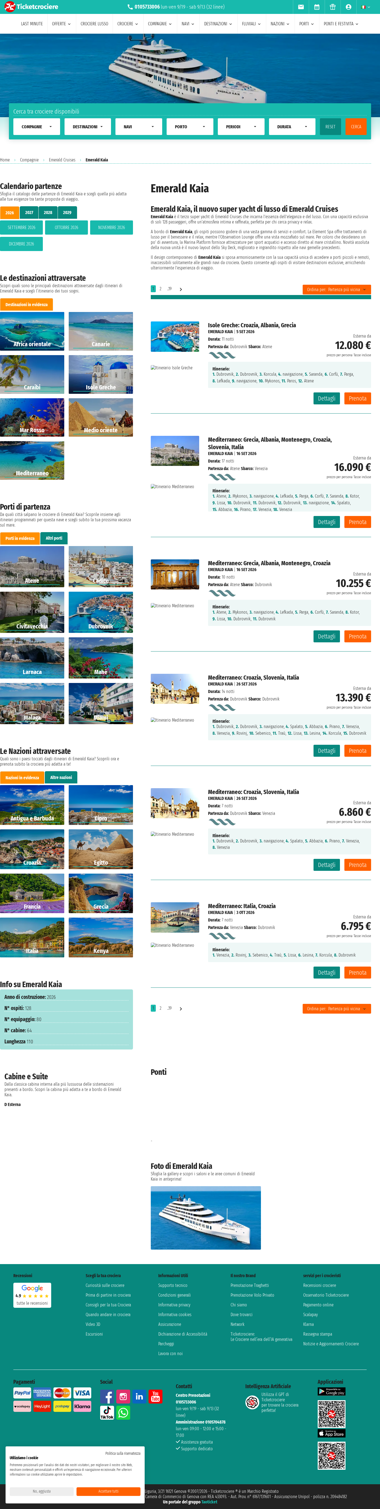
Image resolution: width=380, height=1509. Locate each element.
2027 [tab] (29, 212)
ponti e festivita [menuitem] (339, 23)
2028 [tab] (48, 212)
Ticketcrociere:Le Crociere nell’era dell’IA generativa (261, 1336)
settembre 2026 (21, 227)
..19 (169, 288)
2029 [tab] (67, 212)
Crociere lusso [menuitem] (94, 23)
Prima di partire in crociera (108, 1295)
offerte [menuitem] (59, 23)
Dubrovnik (238, 346)
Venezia (236, 927)
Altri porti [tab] (54, 538)
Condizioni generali (174, 1295)
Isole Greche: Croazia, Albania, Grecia (252, 325)
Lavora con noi (170, 1353)
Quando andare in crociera (108, 1314)
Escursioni (94, 1334)
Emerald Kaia (220, 331)
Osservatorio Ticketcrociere (326, 1295)
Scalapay (310, 1314)
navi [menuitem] (185, 23)
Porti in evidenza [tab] (20, 538)
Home (5, 160)
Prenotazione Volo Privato (252, 1295)
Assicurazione (169, 1324)
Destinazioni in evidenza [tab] (27, 304)
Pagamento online (318, 1305)
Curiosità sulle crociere (105, 1285)
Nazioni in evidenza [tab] (22, 777)
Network (238, 1324)
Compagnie (29, 160)
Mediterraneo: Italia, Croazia (242, 906)
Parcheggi (166, 1343)
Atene (235, 468)
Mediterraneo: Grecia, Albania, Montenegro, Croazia (269, 563)
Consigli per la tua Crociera (108, 1305)
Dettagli (326, 398)
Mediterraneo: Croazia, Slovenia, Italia (253, 677)
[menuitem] (301, 7)
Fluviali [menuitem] (249, 23)
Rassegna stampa (317, 1334)
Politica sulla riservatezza (122, 1453)
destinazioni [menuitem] (215, 23)
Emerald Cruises (62, 160)
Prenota (358, 398)
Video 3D (93, 1324)
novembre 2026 (111, 227)
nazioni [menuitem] (278, 23)
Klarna (308, 1324)
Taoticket (209, 1502)
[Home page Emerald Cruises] (222, 354)
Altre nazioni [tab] (61, 777)
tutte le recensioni (32, 1303)
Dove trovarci (242, 1314)
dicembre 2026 (21, 244)
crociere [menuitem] (125, 23)
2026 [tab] (10, 212)
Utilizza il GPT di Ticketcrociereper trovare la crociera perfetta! (279, 1402)
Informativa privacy (174, 1305)
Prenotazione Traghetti (250, 1285)
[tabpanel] (66, 236)
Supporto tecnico (172, 1285)
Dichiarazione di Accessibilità (182, 1334)
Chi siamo (239, 1305)
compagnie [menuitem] (157, 23)
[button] (122, 1111)
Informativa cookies (174, 1314)
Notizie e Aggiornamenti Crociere (331, 1343)
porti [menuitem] (304, 23)
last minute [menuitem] (32, 23)
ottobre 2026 (66, 227)
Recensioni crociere (319, 1285)
